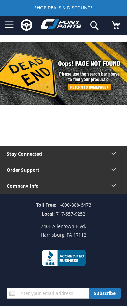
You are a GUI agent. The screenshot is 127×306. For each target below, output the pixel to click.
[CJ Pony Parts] (61, 25)
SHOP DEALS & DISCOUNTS (63, 8)
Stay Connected (24, 154)
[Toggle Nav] (9, 25)
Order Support (23, 170)
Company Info (23, 186)
